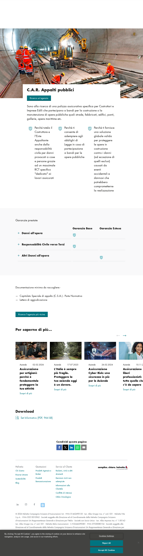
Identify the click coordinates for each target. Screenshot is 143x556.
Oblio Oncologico (63, 496)
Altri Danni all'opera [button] (35, 255)
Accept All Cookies (106, 550)
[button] (39, 98)
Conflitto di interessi (64, 492)
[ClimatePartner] (43, 506)
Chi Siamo (20, 470)
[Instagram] (26, 506)
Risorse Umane (22, 474)
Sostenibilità (21, 478)
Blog (17, 482)
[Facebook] (34, 506)
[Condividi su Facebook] (59, 447)
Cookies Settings (106, 536)
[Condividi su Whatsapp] (77, 447)
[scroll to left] (120, 335)
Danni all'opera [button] (32, 233)
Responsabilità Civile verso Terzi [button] (43, 244)
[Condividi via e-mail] (84, 447)
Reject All (106, 543)
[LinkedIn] (18, 506)
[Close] (138, 543)
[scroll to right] (126, 335)
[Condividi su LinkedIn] (71, 447)
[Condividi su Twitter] (65, 447)
